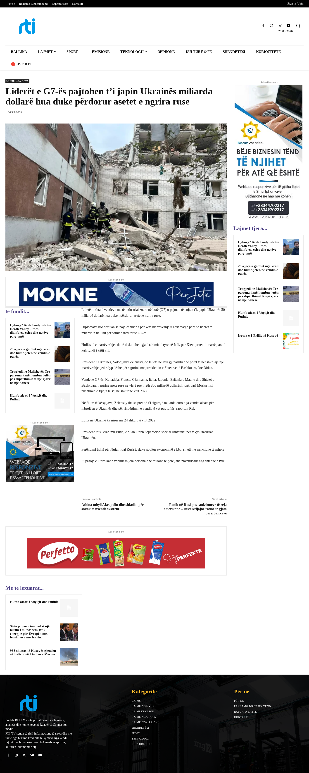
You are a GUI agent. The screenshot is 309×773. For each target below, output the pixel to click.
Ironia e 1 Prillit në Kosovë (258, 335)
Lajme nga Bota (17, 81)
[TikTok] (280, 26)
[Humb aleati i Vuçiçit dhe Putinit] (62, 400)
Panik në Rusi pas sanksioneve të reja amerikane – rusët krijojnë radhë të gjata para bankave (195, 509)
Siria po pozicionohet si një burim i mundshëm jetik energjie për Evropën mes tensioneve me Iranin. (30, 631)
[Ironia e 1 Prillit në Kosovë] (291, 341)
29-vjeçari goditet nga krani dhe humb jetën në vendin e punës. (30, 352)
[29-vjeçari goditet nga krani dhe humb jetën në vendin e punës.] (62, 354)
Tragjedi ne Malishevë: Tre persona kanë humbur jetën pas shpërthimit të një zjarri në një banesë (30, 377)
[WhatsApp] (222, 112)
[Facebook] (263, 26)
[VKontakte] (32, 755)
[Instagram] (272, 26)
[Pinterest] (211, 112)
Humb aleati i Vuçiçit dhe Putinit (34, 602)
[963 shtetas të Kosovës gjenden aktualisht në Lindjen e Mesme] (69, 657)
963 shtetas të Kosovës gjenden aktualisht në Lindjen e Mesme (33, 652)
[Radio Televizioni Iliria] (41, 26)
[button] (298, 25)
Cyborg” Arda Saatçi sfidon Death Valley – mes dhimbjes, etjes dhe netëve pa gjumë (30, 330)
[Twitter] (201, 112)
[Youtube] (288, 26)
